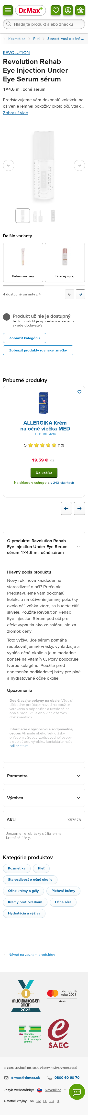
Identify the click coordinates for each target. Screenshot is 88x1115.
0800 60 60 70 (67, 1077)
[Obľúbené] (56, 10)
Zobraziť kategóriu (24, 338)
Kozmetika (16, 868)
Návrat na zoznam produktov (32, 954)
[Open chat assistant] (77, 1091)
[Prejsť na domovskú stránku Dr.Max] (30, 10)
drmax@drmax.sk (25, 1077)
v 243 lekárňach (62, 482)
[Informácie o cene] (52, 460)
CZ (38, 1101)
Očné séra (63, 902)
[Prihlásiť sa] (68, 10)
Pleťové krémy (63, 891)
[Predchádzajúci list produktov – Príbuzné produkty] (66, 508)
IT (58, 1101)
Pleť (41, 868)
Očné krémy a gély (23, 891)
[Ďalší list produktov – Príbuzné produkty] (79, 508)
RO (51, 1101)
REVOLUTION (16, 52)
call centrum (19, 745)
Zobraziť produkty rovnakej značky (38, 350)
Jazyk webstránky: (19, 1090)
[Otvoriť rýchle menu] (8, 10)
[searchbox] (44, 24)
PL (45, 1101)
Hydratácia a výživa (24, 913)
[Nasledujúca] (80, 294)
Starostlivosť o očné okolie (30, 879)
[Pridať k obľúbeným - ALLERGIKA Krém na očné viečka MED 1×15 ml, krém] (79, 392)
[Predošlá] (69, 294)
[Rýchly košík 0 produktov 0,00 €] (80, 10)
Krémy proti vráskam (25, 902)
